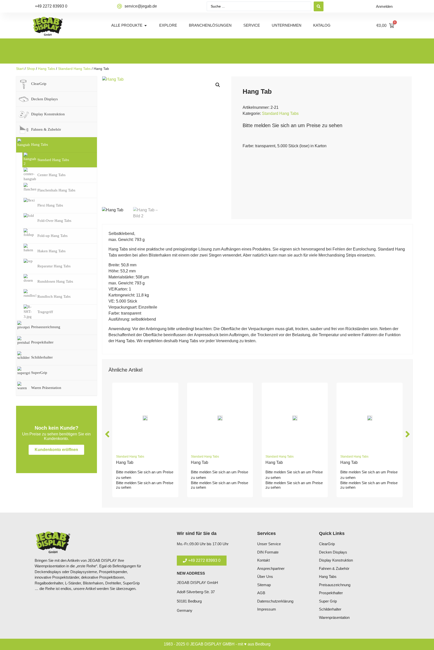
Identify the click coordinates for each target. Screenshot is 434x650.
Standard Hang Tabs (74, 69)
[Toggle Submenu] (88, 83)
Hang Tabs (46, 69)
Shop (31, 69)
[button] (217, 84)
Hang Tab (124, 462)
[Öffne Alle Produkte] (145, 25)
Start (20, 69)
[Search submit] (318, 6)
